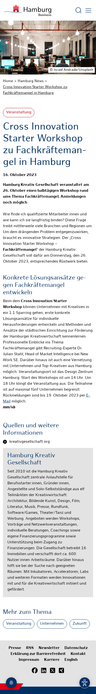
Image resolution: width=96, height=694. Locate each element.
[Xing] (61, 670)
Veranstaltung (18, 112)
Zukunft (80, 624)
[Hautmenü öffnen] (88, 10)
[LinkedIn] (43, 670)
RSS (30, 648)
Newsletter (49, 648)
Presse (15, 648)
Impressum (29, 660)
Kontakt (78, 654)
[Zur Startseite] (27, 10)
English (71, 660)
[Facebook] (34, 670)
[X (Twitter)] (52, 670)
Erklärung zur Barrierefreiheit (38, 654)
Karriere (52, 660)
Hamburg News (31, 81)
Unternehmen (52, 624)
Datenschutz (76, 648)
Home (8, 81)
